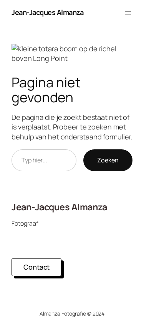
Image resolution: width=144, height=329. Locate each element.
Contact (36, 267)
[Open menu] (127, 12)
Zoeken (108, 160)
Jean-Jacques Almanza (47, 12)
